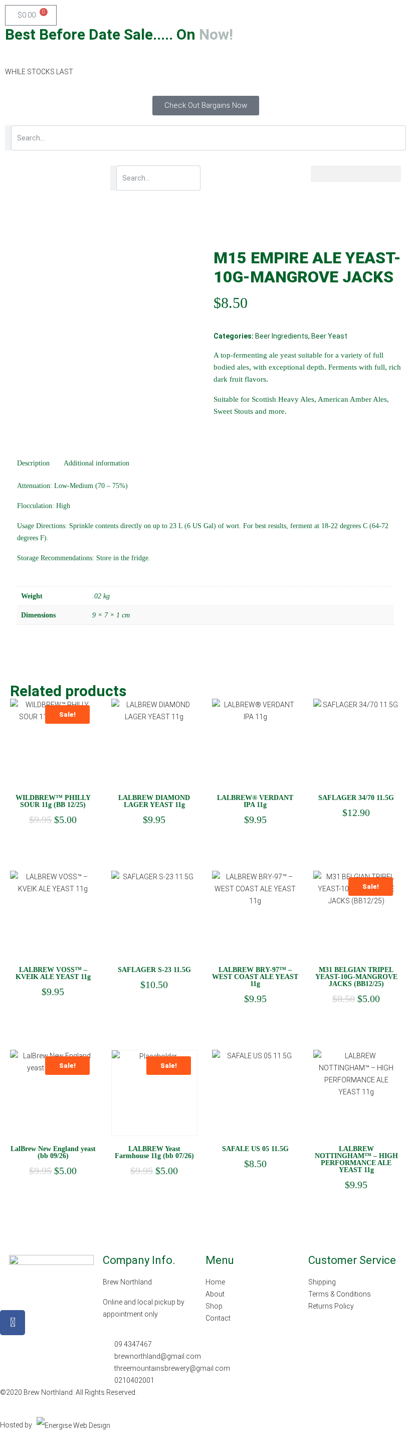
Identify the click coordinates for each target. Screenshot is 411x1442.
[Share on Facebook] (221, 430)
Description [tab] (33, 463)
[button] (356, 174)
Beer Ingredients (281, 336)
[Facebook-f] (12, 1322)
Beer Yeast (329, 336)
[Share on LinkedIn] (239, 430)
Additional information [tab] (96, 463)
